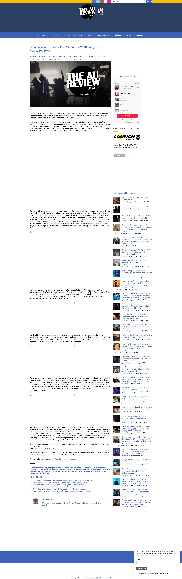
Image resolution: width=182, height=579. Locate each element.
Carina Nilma (36, 56)
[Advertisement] (91, 26)
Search (149, 1)
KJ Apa (32, 59)
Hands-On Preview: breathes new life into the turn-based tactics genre (135, 492)
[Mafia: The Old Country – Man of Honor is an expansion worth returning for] (116, 337)
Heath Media (91, 578)
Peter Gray (118, 246)
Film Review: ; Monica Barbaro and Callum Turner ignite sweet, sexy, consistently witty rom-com (136, 399)
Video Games (102, 35)
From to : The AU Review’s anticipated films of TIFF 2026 (136, 327)
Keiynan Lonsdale (100, 56)
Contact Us (101, 578)
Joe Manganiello (77, 56)
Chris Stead (126, 211)
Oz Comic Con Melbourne (66, 59)
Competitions (141, 35)
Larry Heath (127, 300)
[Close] (179, 548)
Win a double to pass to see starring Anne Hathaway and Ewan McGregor (137, 359)
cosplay (69, 56)
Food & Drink (78, 35)
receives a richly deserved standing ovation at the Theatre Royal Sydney (135, 316)
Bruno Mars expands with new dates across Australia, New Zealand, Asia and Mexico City (137, 252)
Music (33, 35)
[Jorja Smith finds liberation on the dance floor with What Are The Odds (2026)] (116, 409)
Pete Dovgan (127, 220)
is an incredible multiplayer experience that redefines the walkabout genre (135, 471)
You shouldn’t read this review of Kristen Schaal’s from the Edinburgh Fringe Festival (137, 502)
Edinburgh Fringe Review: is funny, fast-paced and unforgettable (136, 452)
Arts (89, 35)
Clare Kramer (62, 56)
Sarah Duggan (127, 202)
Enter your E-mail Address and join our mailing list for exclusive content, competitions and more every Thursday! (126, 145)
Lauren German (40, 59)
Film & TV (45, 35)
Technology (117, 35)
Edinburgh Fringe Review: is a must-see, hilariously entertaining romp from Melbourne (136, 379)
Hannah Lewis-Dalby (121, 445)
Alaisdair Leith (127, 475)
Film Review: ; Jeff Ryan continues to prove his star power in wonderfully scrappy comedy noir (137, 369)
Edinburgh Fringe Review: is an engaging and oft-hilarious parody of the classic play (136, 429)
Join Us (109, 578)
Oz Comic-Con (80, 59)
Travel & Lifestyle (60, 35)
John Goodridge (128, 392)
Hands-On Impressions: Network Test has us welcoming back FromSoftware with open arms (137, 306)
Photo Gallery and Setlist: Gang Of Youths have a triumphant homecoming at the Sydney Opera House (137, 273)
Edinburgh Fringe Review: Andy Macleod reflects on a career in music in (136, 481)
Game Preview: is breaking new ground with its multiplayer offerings (134, 262)
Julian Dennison (89, 56)
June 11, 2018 (46, 56)
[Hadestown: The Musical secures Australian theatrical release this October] (116, 418)
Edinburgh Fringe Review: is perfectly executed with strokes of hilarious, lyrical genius (136, 296)
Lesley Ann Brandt (52, 59)
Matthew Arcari (119, 233)
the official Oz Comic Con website (63, 459)
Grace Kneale (127, 411)
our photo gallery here (46, 448)
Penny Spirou (127, 320)
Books (129, 35)
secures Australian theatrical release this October (134, 418)
